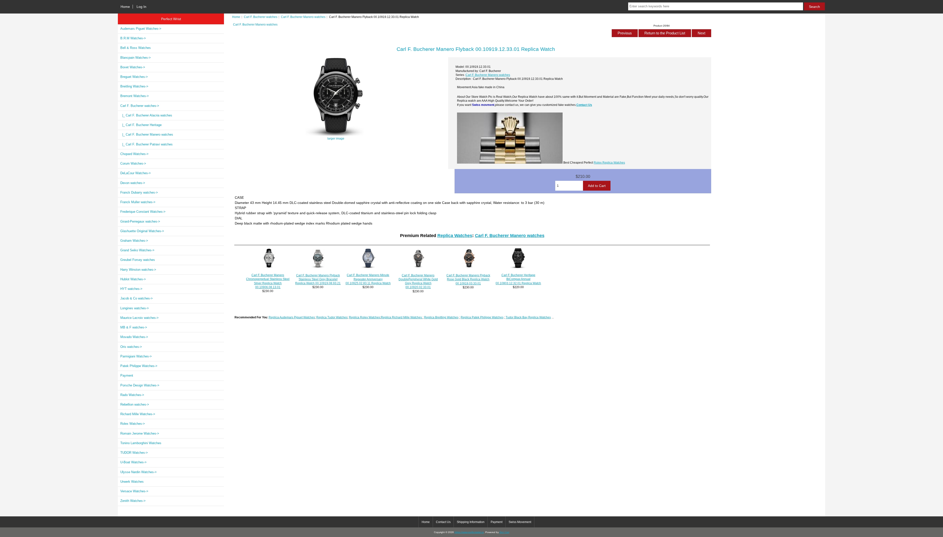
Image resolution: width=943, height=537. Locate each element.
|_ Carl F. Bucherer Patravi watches (146, 144)
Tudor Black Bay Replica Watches (528, 317)
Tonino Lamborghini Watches (140, 443)
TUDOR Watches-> (134, 452)
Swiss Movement (520, 522)
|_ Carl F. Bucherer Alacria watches (146, 115)
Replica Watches (454, 235)
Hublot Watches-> (133, 279)
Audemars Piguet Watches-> (140, 28)
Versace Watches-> (134, 491)
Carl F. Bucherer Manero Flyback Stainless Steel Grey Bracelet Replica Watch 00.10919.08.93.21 (318, 279)
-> (139, 106)
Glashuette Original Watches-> (142, 231)
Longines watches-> (134, 308)
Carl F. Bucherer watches (260, 16)
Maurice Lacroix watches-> (139, 318)
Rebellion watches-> (134, 404)
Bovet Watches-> (132, 67)
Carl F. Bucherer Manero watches (303, 16)
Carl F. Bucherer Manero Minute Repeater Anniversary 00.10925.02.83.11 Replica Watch (368, 278)
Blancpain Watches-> (135, 57)
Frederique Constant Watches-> (143, 211)
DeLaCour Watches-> (135, 173)
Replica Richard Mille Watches (402, 317)
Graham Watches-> (134, 240)
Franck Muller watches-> (137, 202)
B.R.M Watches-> (133, 38)
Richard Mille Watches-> (137, 414)
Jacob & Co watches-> (136, 298)
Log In (141, 7)
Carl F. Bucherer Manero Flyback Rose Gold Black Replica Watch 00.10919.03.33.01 (468, 279)
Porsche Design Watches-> (139, 385)
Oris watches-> (131, 347)
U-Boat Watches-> (133, 462)
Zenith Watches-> (133, 501)
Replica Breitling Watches (441, 317)
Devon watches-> (132, 183)
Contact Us (584, 104)
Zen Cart (504, 532)
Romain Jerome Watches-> (139, 433)
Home (125, 7)
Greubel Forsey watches (137, 260)
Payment (126, 375)
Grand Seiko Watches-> (137, 250)
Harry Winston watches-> (138, 269)
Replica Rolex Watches (364, 317)
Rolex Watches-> (132, 423)
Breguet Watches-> (134, 77)
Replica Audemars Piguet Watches (292, 317)
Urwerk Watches (132, 481)
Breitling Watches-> (134, 86)
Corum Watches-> (133, 163)
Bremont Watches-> (134, 96)
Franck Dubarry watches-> (139, 192)
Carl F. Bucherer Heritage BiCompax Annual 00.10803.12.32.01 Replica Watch (518, 278)
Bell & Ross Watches (135, 48)
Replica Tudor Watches (331, 317)
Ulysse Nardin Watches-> (138, 472)
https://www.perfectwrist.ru (469, 532)
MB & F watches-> (133, 327)
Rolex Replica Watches (609, 162)
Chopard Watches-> (134, 154)
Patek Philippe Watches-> (138, 366)
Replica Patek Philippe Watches (482, 317)
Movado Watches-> (134, 337)
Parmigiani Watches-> (136, 356)
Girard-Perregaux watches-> (140, 221)
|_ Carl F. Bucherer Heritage (141, 125)
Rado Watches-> (132, 395)
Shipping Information (471, 522)
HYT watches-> (131, 289)
